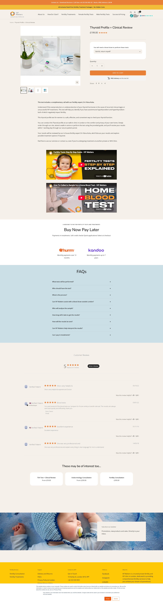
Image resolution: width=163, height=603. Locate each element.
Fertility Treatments (68, 14)
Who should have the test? (61, 288)
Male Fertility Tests (103, 14)
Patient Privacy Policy (45, 583)
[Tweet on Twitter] (102, 83)
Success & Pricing (119, 14)
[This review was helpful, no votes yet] (133, 395)
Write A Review (93, 366)
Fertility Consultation (116, 478)
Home (11, 22)
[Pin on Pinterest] (98, 83)
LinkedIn (105, 582)
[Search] (131, 12)
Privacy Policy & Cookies (46, 580)
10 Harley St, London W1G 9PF (78, 577)
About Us (41, 14)
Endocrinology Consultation (81, 478)
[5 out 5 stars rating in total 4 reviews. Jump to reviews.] (103, 32)
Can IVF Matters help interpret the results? (67, 328)
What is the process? (59, 295)
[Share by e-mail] (105, 83)
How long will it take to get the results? (66, 315)
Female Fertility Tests (85, 14)
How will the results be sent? (62, 322)
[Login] (135, 12)
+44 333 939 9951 (74, 580)
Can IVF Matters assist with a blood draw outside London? (73, 302)
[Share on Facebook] (96, 83)
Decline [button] (116, 598)
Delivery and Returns (45, 574)
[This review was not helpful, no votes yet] (137, 395)
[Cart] (139, 12)
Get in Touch (72, 574)
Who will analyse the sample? (62, 308)
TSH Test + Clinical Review (46, 478)
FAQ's (40, 577)
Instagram (106, 578)
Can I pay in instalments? (61, 335)
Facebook (105, 574)
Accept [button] (108, 598)
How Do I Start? (53, 14)
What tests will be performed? (63, 282)
